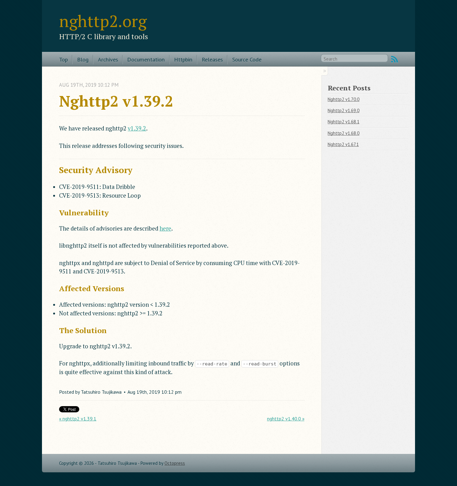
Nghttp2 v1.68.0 (343, 133)
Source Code (246, 59)
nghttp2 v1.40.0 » (285, 418)
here (165, 228)
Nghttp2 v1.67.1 (343, 144)
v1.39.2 (137, 128)
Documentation (146, 59)
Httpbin (183, 59)
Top (63, 59)
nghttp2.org (103, 21)
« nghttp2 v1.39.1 (77, 418)
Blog (83, 59)
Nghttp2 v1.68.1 (343, 122)
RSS (394, 59)
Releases (212, 59)
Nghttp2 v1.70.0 (343, 99)
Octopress (174, 463)
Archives (108, 59)
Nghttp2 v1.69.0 (343, 110)
